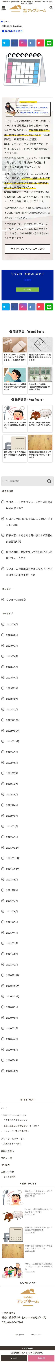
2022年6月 (12, 783)
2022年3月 (12, 815)
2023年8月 (12, 635)
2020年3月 (12, 1070)
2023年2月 (12, 698)
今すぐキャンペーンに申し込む (28, 248)
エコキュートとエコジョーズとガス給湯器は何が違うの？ (29, 505)
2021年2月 (12, 953)
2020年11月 (12, 985)
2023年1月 (12, 709)
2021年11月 (12, 858)
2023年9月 (12, 624)
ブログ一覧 (6, 1158)
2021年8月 (12, 890)
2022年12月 (12, 720)
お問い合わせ (7, 1172)
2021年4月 (12, 932)
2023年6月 (12, 656)
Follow (27, 279)
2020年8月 (12, 1017)
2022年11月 (12, 730)
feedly (28, 289)
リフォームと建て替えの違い (16, 1131)
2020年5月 (12, 1049)
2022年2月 (12, 826)
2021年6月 (12, 911)
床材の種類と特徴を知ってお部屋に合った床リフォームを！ (29, 555)
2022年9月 (12, 751)
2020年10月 (12, 996)
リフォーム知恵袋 (16, 599)
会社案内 (5, 1165)
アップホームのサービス (13, 1138)
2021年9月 (12, 879)
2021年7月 (12, 900)
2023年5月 (12, 666)
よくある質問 (9, 1177)
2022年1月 (12, 837)
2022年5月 (12, 794)
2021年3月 (12, 943)
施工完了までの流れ (12, 1143)
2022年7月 (12, 773)
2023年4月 (12, 677)
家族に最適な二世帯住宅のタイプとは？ (21, 1125)
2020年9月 (12, 1007)
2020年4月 (12, 1060)
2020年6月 (12, 1038)
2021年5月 (12, 922)
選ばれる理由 (7, 1151)
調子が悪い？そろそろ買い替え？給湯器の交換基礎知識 (29, 538)
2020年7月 (12, 1028)
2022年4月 (12, 805)
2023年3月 (12, 688)
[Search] (49, 481)
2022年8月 (12, 762)
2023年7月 (12, 645)
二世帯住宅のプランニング (15, 1120)
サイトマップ (35, 1335)
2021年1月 (12, 964)
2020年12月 (12, 975)
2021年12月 (12, 847)
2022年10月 (12, 741)
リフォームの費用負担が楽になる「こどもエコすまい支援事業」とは (29, 571)
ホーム (4, 1108)
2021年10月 (12, 868)
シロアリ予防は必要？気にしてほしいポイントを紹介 (29, 521)
